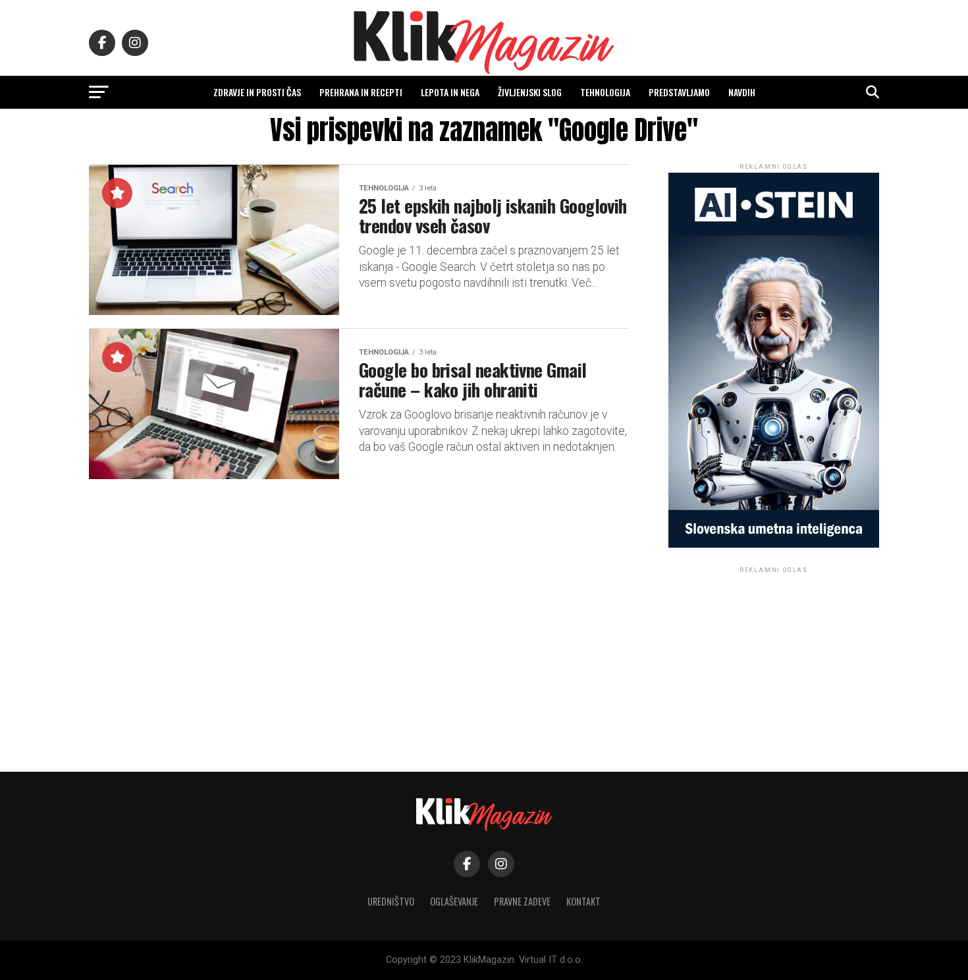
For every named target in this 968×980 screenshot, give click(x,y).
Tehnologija (605, 92)
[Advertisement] (773, 658)
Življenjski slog (530, 92)
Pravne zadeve (522, 901)
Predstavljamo (679, 92)
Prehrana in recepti (360, 92)
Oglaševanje (454, 901)
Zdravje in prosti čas (257, 92)
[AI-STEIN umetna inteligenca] (773, 544)
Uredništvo (390, 901)
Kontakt (583, 901)
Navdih (741, 92)
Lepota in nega (450, 92)
